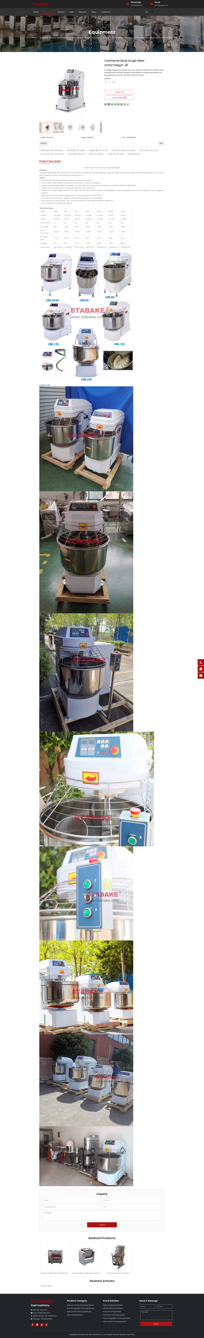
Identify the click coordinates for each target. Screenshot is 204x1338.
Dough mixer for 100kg (116, 154)
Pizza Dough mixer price (76, 154)
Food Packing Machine (75, 1315)
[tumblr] (46, 1325)
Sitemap (122, 1334)
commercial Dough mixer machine (123, 150)
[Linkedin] (37, 1325)
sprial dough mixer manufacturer (52, 150)
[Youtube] (42, 1325)
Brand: (83, 137)
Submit (102, 1225)
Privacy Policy (130, 1334)
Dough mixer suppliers (96, 154)
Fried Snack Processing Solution (114, 1315)
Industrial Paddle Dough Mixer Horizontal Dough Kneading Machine (86, 1273)
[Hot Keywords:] (146, 12)
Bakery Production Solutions (113, 1305)
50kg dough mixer (134, 154)
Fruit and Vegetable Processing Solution (116, 1318)
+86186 (133, 5)
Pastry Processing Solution (112, 1312)
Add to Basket (118, 97)
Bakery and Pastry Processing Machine (80, 1305)
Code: (123, 137)
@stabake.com (163, 5)
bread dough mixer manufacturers (52, 154)
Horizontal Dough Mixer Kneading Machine (55, 1273)
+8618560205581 (46, 1319)
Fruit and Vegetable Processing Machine (80, 1308)
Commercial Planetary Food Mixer (117, 1273)
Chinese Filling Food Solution (113, 1308)
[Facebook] (32, 1325)
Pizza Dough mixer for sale (148, 150)
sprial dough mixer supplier (76, 150)
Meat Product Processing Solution (115, 1321)
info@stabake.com (43, 1313)
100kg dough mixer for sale (98, 150)
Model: (43, 137)
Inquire (118, 92)
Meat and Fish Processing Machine (79, 1312)
